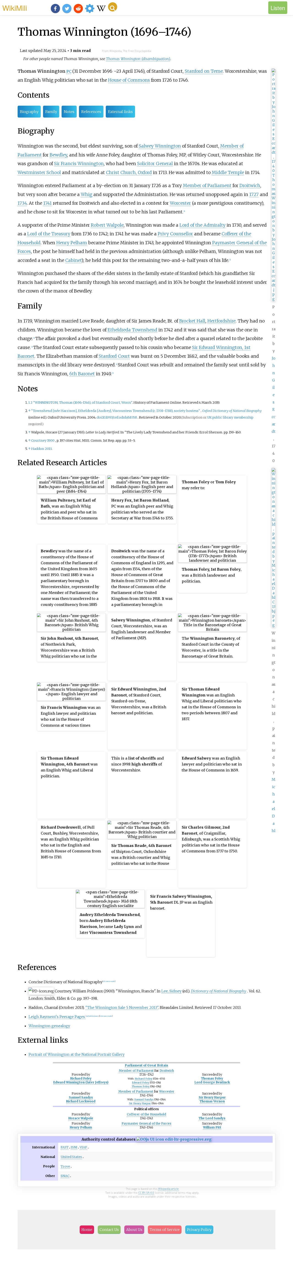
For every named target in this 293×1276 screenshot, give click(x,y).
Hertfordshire (221, 321)
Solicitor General (155, 163)
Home (86, 1229)
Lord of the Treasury (48, 233)
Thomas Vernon (212, 1101)
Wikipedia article (168, 1189)
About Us (134, 1229)
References (91, 111)
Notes (69, 111)
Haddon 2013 (41, 449)
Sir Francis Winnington (79, 163)
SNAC (65, 1176)
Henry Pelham (71, 242)
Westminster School (39, 172)
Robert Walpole (107, 225)
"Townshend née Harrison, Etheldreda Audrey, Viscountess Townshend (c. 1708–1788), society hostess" (115, 411)
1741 (47, 203)
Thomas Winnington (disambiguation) (138, 58)
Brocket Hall (192, 321)
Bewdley (58, 155)
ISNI (74, 1147)
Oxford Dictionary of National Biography (232, 411)
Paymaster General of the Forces (146, 1124)
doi (99, 417)
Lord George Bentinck (212, 1082)
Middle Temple (228, 172)
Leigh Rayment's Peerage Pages (57, 1016)
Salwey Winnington (160, 146)
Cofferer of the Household (146, 1114)
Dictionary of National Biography (218, 991)
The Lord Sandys (212, 1118)
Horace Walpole (80, 1118)
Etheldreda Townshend (132, 330)
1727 (254, 194)
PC (68, 71)
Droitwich (249, 185)
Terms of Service (165, 1229)
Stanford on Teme (204, 71)
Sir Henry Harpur (140, 1103)
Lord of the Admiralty (202, 225)
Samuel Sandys (81, 1097)
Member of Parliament (207, 185)
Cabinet (73, 260)
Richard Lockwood (80, 1101)
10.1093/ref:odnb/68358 (119, 417)
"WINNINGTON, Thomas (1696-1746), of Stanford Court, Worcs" (82, 402)
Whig (86, 194)
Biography (29, 111)
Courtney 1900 (42, 440)
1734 (22, 203)
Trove (65, 1166)
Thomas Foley (140, 1086)
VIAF (83, 1147)
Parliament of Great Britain (146, 1065)
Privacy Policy (199, 1229)
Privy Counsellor (175, 233)
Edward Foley (140, 1082)
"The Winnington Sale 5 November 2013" (121, 1007)
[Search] (112, 6)
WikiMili (14, 7)
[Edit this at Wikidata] (174, 1139)
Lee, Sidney (171, 991)
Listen (278, 8)
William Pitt (212, 1127)
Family (51, 111)
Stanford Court (114, 356)
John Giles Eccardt (273, 395)
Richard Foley (81, 1078)
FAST (64, 1147)
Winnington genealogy (49, 1025)
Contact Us (109, 1229)
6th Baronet (82, 373)
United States (71, 1157)
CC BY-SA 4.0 (146, 1193)
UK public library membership (230, 417)
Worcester (180, 203)
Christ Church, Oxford (129, 172)
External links (120, 111)
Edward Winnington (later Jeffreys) (81, 1082)
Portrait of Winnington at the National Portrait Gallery (77, 1054)
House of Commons (129, 80)
